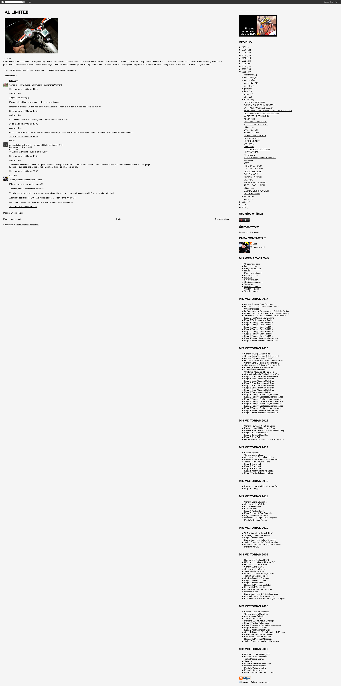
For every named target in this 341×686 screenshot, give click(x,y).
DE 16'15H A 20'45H (253, 177)
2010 (244, 66)
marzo (247, 99)
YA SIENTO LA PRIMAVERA (256, 116)
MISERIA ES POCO (253, 166)
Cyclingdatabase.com (253, 282)
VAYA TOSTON (251, 130)
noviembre (249, 77)
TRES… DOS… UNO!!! (254, 185)
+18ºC (246, 163)
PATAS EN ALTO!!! (252, 193)
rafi (10, 141)
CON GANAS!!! (251, 174)
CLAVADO (248, 180)
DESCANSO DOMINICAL (255, 122)
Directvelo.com (250, 266)
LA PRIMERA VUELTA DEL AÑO (258, 108)
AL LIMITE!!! (17, 12)
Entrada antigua (222, 219)
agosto (247, 86)
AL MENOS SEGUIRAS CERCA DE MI (261, 113)
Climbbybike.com (251, 289)
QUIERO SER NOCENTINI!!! (257, 149)
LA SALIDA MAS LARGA (255, 135)
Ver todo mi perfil (257, 247)
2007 (244, 202)
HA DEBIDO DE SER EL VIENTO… (260, 158)
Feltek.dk (248, 277)
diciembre (248, 75)
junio (246, 91)
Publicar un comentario (13, 213)
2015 (244, 52)
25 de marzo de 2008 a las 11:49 (23, 89)
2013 (244, 58)
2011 (244, 64)
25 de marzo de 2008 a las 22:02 (23, 171)
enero (247, 199)
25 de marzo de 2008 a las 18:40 (23, 136)
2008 (244, 72)
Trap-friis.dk (249, 284)
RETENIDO (249, 160)
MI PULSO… (249, 155)
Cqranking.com (251, 275)
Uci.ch (247, 271)
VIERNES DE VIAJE (253, 171)
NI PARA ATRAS (251, 152)
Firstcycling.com (251, 280)
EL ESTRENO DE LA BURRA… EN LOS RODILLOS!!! (268, 110)
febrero (247, 196)
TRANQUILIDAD (251, 133)
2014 (244, 55)
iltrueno (12, 80)
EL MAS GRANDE (252, 138)
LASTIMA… (249, 144)
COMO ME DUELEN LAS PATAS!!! (259, 105)
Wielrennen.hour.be (252, 286)
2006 (244, 204)
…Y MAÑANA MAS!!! (253, 169)
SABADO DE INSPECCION (256, 191)
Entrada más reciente (12, 219)
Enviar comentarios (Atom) (27, 225)
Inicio (118, 219)
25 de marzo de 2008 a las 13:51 (23, 111)
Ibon (11, 175)
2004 (244, 207)
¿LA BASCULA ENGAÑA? (255, 182)
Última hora (249, 127)
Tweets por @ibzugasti (249, 232)
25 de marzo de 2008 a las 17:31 (23, 124)
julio (246, 88)
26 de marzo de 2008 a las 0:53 (23, 206)
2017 (244, 47)
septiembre (249, 83)
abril (246, 97)
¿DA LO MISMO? (251, 141)
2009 (244, 69)
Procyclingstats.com (253, 273)
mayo (247, 94)
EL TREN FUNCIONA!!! (254, 102)
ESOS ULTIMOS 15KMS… (256, 124)
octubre (247, 80)
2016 (244, 50)
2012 (244, 61)
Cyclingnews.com (252, 264)
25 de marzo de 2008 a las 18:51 (23, 156)
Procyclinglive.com (252, 268)
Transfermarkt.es (251, 291)
